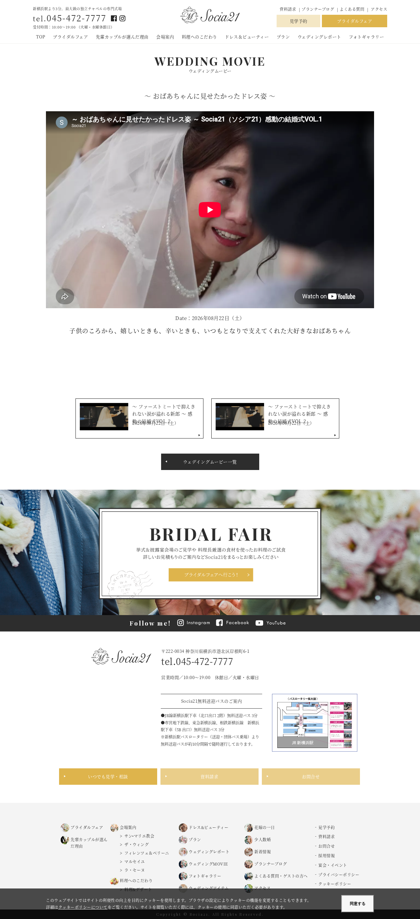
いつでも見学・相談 (108, 776)
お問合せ (311, 776)
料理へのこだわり (199, 36)
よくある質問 (352, 9)
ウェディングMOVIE (208, 863)
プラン (283, 36)
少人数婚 (262, 839)
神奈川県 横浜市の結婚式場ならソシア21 (210, 15)
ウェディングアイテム (209, 888)
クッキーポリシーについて (83, 907)
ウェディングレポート (319, 36)
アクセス (379, 9)
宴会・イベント (332, 865)
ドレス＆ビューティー (247, 36)
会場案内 (165, 36)
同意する (358, 903)
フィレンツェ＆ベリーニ (146, 853)
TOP (40, 36)
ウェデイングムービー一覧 (210, 462)
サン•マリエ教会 (139, 836)
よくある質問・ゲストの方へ (281, 876)
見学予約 (298, 21)
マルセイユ (134, 861)
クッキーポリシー (334, 884)
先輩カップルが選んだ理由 (122, 36)
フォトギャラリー (366, 36)
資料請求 (288, 9)
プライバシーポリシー (338, 874)
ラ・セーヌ (134, 870)
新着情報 (262, 851)
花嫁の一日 (264, 827)
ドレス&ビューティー (208, 827)
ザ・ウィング (136, 844)
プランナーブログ (318, 9)
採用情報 (326, 855)
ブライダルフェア (354, 21)
